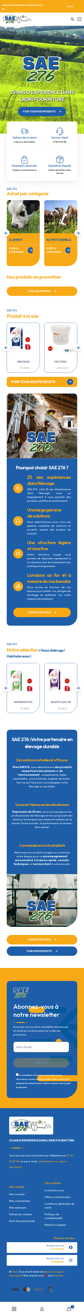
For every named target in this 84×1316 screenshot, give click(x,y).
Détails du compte (20, 1214)
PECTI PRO (61, 361)
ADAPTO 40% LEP (61, 702)
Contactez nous (54, 1190)
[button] (77, 233)
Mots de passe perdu (22, 1221)
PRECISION (23, 361)
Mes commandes (19, 1200)
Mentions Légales (55, 1224)
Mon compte (17, 1194)
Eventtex (58, 1275)
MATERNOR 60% (23, 702)
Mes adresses (17, 1207)
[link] (23, 216)
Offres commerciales (57, 1197)
